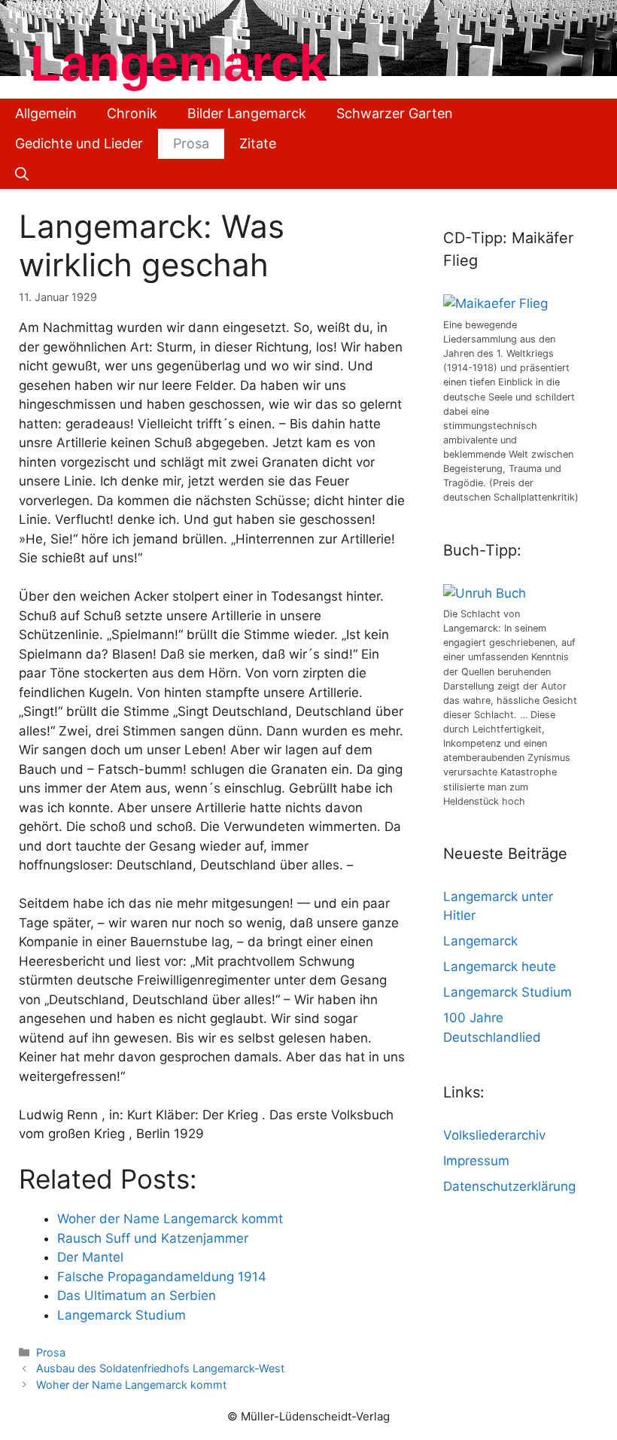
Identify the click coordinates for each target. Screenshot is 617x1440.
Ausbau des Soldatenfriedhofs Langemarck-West (160, 1368)
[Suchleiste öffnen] (22, 174)
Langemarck (178, 63)
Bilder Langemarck (246, 113)
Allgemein (46, 113)
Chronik (132, 113)
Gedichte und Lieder (79, 143)
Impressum (476, 1160)
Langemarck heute (499, 966)
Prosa (191, 143)
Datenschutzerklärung (509, 1186)
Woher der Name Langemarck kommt (131, 1384)
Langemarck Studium (507, 992)
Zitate (257, 143)
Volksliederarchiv (494, 1135)
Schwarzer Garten (394, 113)
